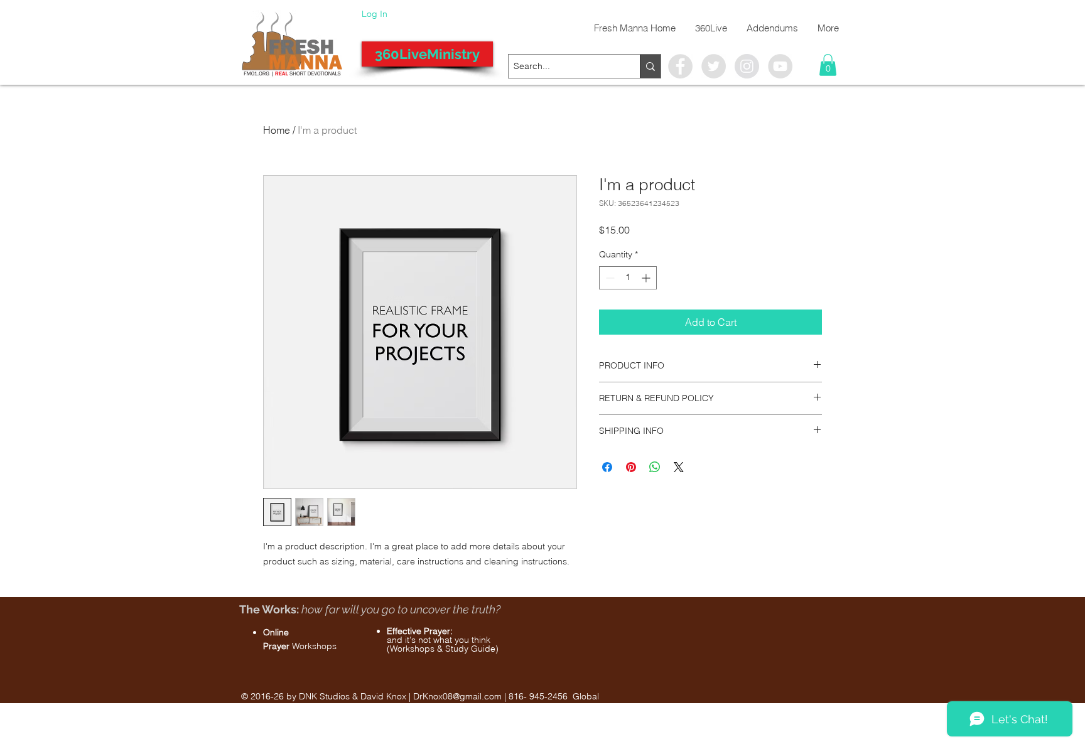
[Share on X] (678, 467)
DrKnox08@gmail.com (457, 696)
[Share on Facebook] (607, 467)
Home (276, 130)
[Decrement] (609, 278)
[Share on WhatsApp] (654, 467)
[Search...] (650, 66)
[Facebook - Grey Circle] (680, 66)
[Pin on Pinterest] (631, 467)
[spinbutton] (628, 278)
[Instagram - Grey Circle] (747, 66)
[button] (828, 65)
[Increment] (647, 278)
